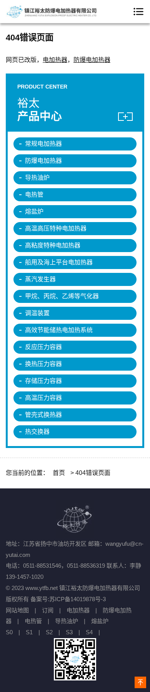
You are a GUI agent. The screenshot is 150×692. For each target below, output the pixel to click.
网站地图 (17, 610)
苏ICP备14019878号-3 (77, 599)
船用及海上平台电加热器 (59, 262)
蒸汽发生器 (40, 279)
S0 (9, 632)
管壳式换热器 (43, 414)
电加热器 (55, 60)
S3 (69, 632)
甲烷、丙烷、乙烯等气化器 (62, 296)
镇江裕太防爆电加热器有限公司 (52, 11)
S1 (29, 632)
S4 (89, 632)
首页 (59, 473)
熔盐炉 (34, 211)
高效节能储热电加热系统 (59, 330)
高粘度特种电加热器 (52, 245)
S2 (49, 632)
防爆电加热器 (91, 60)
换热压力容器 (43, 364)
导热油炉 (37, 177)
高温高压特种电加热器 (56, 228)
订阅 (47, 610)
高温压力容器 (43, 397)
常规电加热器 (43, 143)
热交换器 (37, 431)
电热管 (34, 194)
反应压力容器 (43, 347)
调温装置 (37, 313)
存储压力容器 (43, 381)
